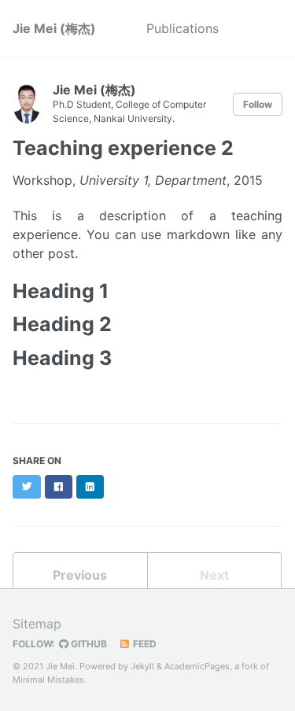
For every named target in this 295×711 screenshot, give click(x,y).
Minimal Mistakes (48, 679)
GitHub (87, 644)
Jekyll (142, 666)
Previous (80, 575)
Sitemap (37, 624)
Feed (144, 644)
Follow (257, 104)
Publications (182, 28)
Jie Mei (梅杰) (54, 28)
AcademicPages (197, 666)
